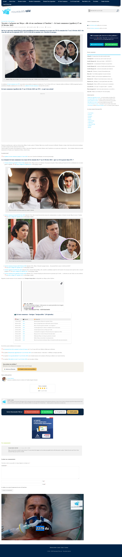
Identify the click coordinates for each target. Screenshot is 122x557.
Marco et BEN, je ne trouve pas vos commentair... (104, 84)
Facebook (90, 114)
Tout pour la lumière (100, 105)
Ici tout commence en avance (93, 100)
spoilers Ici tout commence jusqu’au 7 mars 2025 (16, 156)
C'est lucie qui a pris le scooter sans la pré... (103, 58)
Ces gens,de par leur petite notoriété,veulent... (101, 56)
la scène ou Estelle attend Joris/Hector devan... (106, 66)
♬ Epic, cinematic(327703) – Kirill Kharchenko (37, 309)
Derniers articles (22, 1)
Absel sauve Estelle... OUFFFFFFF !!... (105, 61)
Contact (58, 547)
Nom (44, 481)
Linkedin (89, 125)
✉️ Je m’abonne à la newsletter (96, 44)
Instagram (90, 116)
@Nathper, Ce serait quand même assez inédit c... (104, 81)
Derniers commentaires (34, 1)
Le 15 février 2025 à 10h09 (24, 448)
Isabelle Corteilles (33, 27)
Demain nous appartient (49, 1)
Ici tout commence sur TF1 (13, 84)
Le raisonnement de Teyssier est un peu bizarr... (103, 63)
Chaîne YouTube (105, 1)
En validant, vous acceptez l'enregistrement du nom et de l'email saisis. (14, 487)
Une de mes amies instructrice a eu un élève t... (106, 89)
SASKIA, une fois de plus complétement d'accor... (101, 76)
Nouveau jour (90, 105)
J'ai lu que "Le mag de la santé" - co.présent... (103, 86)
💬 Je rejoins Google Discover (111, 44)
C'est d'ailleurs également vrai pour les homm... (101, 73)
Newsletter (95, 1)
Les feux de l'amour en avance (93, 103)
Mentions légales (53, 547)
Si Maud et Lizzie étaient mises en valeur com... (103, 78)
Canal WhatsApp (7, 4)
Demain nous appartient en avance (94, 97)
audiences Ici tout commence (31, 85)
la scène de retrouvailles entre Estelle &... (105, 68)
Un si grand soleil (74, 1)
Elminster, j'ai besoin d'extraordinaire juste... (102, 71)
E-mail (44, 484)
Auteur (62, 547)
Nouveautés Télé (4, 21)
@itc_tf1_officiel (28, 303)
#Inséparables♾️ (28, 308)
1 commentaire (48, 27)
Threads (89, 117)
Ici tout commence (62, 1)
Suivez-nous (12, 1)
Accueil (4, 1)
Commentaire (4, 465)
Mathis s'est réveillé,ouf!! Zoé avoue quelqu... (101, 91)
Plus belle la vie (86, 1)
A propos (66, 547)
